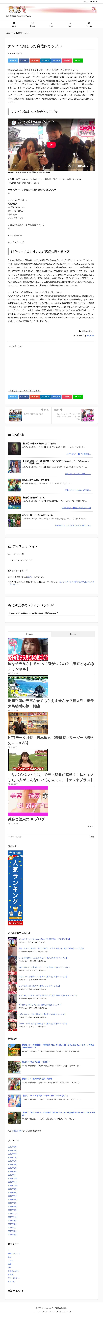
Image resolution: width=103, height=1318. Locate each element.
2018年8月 (12, 1192)
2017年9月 (12, 1220)
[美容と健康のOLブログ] (28, 800)
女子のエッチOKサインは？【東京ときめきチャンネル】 (41, 1005)
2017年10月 (12, 1217)
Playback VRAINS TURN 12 (35, 480)
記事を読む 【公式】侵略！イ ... (78, 474)
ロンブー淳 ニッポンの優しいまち (37, 515)
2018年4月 (12, 1206)
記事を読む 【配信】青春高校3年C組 (76, 508)
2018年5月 (12, 1203)
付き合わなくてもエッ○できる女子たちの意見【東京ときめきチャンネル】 (48, 995)
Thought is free (65, 1312)
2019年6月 (12, 1157)
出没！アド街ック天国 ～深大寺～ (36, 1062)
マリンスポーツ (14, 1278)
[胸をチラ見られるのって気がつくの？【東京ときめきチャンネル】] (28, 649)
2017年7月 (12, 1227)
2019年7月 (12, 1154)
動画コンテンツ (88, 331)
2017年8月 (12, 1224)
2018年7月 (12, 1196)
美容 (9, 1257)
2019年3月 (12, 1168)
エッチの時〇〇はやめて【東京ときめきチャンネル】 (40, 986)
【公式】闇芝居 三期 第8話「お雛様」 (39, 443)
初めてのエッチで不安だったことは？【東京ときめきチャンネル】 (45, 967)
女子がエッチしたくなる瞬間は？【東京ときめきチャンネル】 (43, 1023)
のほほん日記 (13, 1271)
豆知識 (10, 1274)
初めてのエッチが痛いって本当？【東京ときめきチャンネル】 (43, 977)
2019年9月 (12, 1147)
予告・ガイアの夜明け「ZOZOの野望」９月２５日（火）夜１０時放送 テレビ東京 (51, 948)
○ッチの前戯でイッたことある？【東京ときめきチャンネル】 (43, 958)
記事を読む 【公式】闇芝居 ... (79, 454)
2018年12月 (12, 1178)
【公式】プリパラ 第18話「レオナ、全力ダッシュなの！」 (45, 1096)
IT (9, 1250)
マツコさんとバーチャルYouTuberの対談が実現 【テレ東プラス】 (45, 939)
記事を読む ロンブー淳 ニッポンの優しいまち (73, 525)
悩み (9, 1267)
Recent (73, 634)
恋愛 (9, 1264)
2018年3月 (12, 1210)
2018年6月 (12, 1199)
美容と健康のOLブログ (26, 819)
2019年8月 (12, 1150)
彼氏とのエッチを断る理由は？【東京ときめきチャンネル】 (42, 1014)
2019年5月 (12, 1161)
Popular (29, 634)
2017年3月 (12, 1234)
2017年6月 (12, 1231)
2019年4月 (12, 1164)
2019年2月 (12, 1171)
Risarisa (90, 335)
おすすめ (11, 1281)
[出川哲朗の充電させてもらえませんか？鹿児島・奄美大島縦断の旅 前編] (28, 686)
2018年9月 (12, 1189)
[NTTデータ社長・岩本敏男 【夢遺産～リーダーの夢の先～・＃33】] (28, 723)
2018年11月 (12, 1182)
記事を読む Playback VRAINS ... (78, 490)
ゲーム (10, 1260)
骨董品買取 (17, 1131)
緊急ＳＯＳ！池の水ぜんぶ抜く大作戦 (37, 1079)
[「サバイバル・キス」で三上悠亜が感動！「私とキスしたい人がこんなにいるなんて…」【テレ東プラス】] (28, 760)
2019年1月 (12, 1175)
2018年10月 (13, 1185)
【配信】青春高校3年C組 (33, 497)
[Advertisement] (51, 365)
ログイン (30, 577)
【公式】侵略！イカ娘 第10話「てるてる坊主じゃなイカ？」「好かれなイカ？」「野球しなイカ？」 (55, 462)
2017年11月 (12, 1213)
